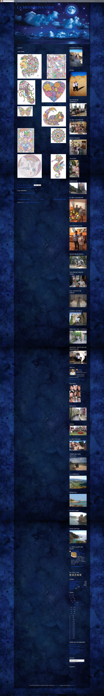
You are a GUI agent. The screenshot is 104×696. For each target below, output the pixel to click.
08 (73, 609)
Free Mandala (73, 644)
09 (73, 607)
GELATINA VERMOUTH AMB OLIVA (81, 554)
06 (73, 613)
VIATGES (72, 588)
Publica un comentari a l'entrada (27, 193)
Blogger (73, 685)
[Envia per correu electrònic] (34, 185)
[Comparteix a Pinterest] (40, 185)
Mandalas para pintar (75, 646)
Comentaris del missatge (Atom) (32, 202)
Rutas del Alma (73, 653)
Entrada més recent (23, 199)
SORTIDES (73, 586)
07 (73, 611)
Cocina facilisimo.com (77, 566)
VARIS (83, 586)
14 (72, 623)
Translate (81, 662)
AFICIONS (75, 604)
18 (72, 615)
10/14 (75, 602)
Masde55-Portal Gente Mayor (77, 650)
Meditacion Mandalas (75, 651)
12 (73, 598)
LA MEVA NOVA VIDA (35, 7)
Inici (42, 199)
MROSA (80, 369)
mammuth (57, 685)
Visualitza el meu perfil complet (77, 379)
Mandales (72, 648)
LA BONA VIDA (75, 551)
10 (73, 600)
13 (72, 625)
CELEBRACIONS (74, 581)
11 (72, 630)
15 (72, 621)
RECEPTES (74, 585)
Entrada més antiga (59, 199)
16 (72, 619)
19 (72, 597)
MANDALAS (32, 187)
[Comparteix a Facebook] (39, 185)
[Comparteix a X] (37, 185)
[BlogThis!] (36, 185)
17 (72, 617)
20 (72, 594)
